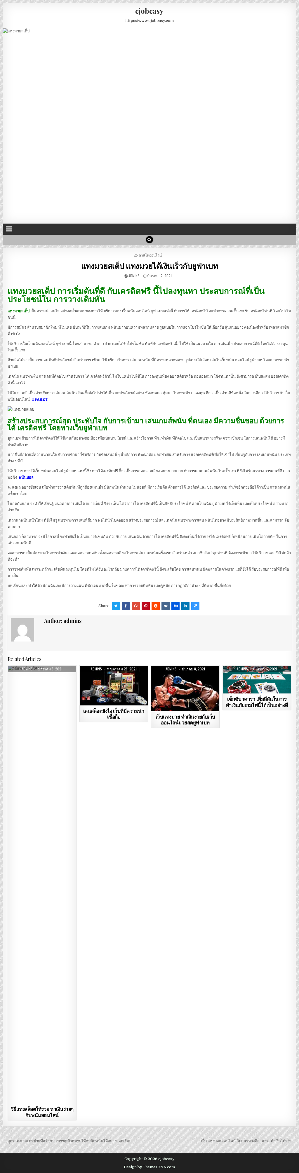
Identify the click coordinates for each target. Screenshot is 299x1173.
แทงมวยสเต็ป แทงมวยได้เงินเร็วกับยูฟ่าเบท (149, 266)
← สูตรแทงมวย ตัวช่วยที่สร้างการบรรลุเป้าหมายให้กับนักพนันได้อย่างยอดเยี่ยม (67, 1141)
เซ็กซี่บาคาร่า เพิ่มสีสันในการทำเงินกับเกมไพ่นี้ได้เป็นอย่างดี (257, 702)
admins (134, 275)
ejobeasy (149, 10)
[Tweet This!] (116, 606)
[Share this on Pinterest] (146, 606)
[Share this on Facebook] (126, 606)
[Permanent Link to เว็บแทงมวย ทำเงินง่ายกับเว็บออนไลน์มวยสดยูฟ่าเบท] (185, 688)
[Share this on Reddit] (156, 606)
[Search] (149, 239)
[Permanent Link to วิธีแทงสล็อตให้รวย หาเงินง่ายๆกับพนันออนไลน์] (42, 885)
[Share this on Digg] (175, 606)
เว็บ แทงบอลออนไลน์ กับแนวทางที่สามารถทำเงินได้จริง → (248, 1141)
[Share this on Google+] (136, 606)
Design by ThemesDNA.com (149, 1167)
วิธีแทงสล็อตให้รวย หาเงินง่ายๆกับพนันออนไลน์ (42, 1112)
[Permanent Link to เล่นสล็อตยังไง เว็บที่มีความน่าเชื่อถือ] (114, 685)
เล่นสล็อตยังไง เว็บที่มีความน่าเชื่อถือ (114, 713)
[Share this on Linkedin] (185, 606)
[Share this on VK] (165, 606)
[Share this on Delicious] (195, 606)
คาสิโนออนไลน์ (150, 254)
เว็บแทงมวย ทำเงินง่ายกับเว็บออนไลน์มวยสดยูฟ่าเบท (185, 719)
